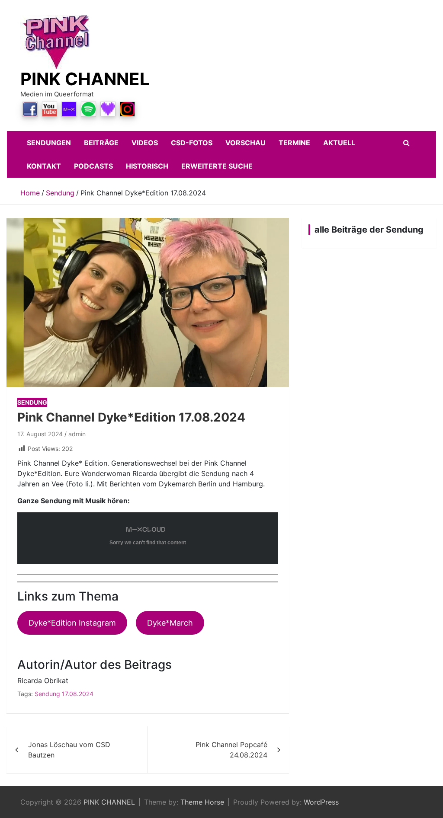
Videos (145, 142)
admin (77, 434)
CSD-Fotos (191, 142)
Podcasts (93, 166)
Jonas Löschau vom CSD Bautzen (69, 749)
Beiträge (101, 142)
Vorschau (245, 142)
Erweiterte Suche (217, 166)
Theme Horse (202, 802)
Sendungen (49, 142)
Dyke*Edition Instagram (72, 622)
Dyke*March (170, 622)
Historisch (147, 166)
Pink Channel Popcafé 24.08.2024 (231, 749)
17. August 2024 (40, 434)
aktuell (339, 142)
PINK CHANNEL (85, 78)
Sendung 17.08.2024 (64, 693)
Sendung (32, 402)
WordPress (321, 802)
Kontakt (44, 166)
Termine (294, 142)
